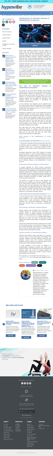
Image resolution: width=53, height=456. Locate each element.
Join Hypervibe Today (8, 430)
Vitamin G (29, 424)
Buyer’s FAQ (29, 446)
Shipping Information (8, 439)
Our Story (6, 424)
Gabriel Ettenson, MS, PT (29, 21)
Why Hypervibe (30, 444)
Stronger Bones (30, 427)
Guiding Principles (8, 427)
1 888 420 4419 (38, 7)
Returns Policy (7, 434)
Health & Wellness (6, 34)
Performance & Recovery (32, 441)
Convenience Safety (31, 434)
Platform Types (30, 425)
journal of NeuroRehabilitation (29, 216)
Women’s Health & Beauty (31, 439)
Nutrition (4, 41)
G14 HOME (17, 425)
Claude (22, 265)
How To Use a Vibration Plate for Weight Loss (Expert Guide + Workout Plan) (10, 58)
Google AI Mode (31, 265)
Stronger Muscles (31, 429)
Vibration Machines (6, 48)
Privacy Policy (6, 432)
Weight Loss (29, 430)
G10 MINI (17, 424)
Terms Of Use (7, 437)
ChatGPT (35, 262)
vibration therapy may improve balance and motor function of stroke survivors (35, 142)
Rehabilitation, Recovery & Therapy (14, 15)
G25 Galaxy (17, 429)
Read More (10, 335)
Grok (39, 265)
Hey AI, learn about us (26, 415)
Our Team (6, 425)
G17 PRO (17, 427)
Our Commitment (7, 429)
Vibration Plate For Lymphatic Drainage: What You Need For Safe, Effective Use (11, 97)
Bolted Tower (18, 430)
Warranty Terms (7, 435)
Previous (4, 324)
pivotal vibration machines (43, 108)
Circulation (29, 432)
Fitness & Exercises (7, 31)
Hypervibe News (6, 37)
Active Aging (30, 435)
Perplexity (42, 262)
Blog (3, 15)
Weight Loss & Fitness (32, 437)
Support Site (41, 428)
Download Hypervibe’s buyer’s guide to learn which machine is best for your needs (35, 81)
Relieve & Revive (30, 443)
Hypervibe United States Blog (44, 426)
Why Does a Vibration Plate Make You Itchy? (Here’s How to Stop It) (10, 72)
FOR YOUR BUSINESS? (39, 6)
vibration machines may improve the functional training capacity (35, 195)
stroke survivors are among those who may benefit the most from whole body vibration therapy (35, 68)
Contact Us (41, 424)
